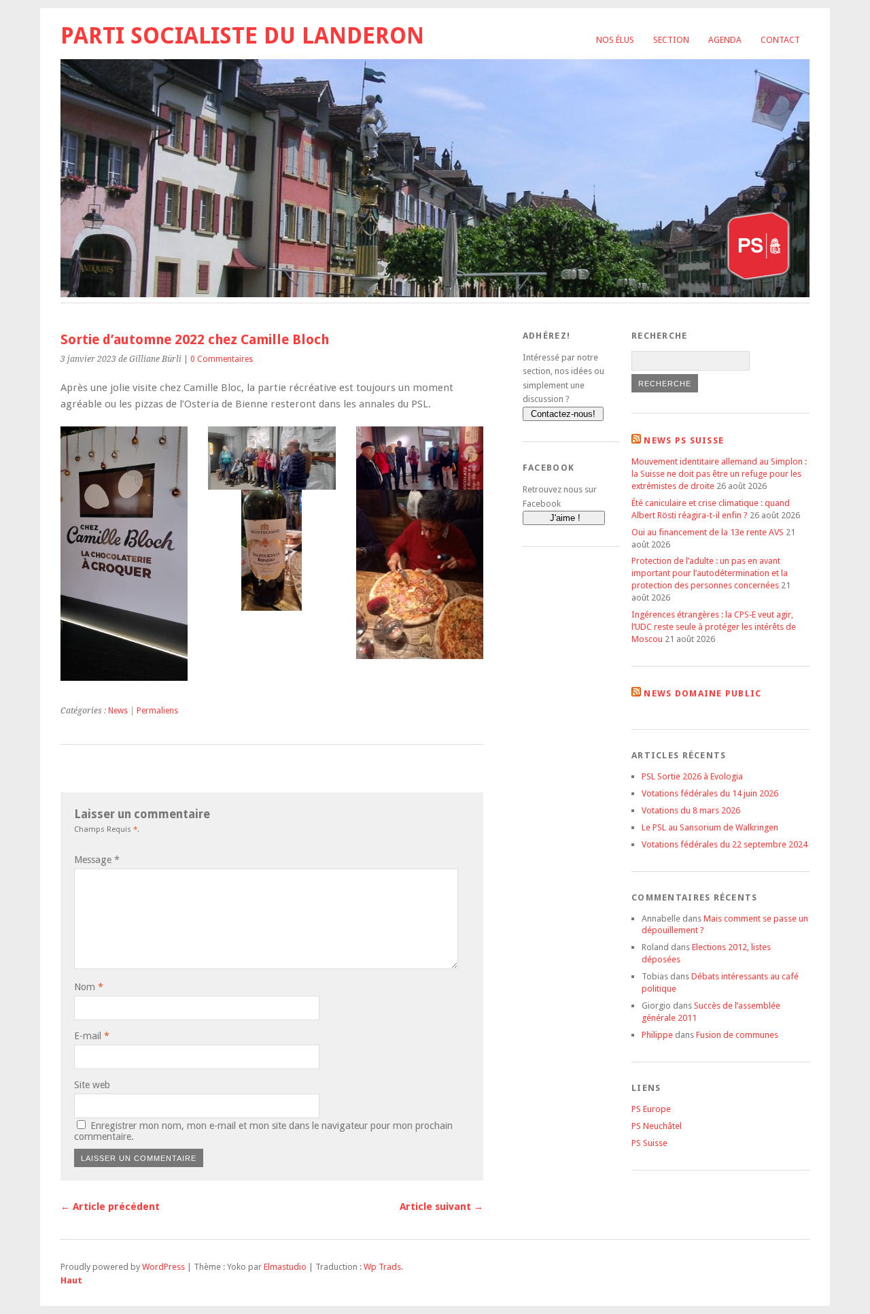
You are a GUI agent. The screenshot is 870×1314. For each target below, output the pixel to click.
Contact (780, 40)
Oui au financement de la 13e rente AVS (707, 532)
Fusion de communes (737, 1035)
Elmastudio (285, 1267)
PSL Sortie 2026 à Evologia (692, 776)
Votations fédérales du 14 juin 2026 (710, 793)
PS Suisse (649, 1143)
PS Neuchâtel (656, 1126)
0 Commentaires (221, 359)
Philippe (657, 1035)
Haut (71, 1280)
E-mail (91, 1035)
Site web (92, 1084)
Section (671, 40)
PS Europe (651, 1109)
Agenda (725, 40)
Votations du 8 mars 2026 (691, 810)
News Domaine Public (702, 693)
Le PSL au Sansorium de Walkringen (710, 827)
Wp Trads (382, 1267)
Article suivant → (441, 1206)
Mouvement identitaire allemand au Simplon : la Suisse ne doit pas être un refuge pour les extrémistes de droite (719, 473)
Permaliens (157, 710)
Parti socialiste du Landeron (242, 35)
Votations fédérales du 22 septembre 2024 (724, 844)
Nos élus (615, 40)
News (118, 710)
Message (97, 859)
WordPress (163, 1267)
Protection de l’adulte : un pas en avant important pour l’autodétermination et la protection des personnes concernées (709, 573)
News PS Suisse (684, 440)
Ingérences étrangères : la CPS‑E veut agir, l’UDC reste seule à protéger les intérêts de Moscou (713, 626)
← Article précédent (110, 1206)
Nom (88, 986)
